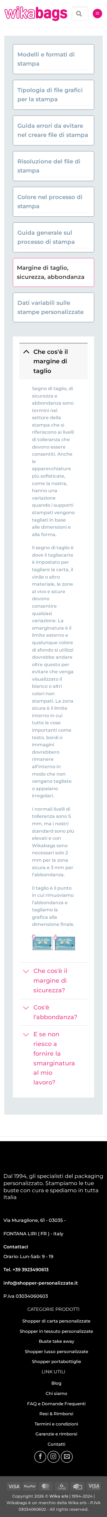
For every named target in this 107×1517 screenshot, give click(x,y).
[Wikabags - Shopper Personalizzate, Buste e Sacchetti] (35, 13)
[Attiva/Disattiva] (26, 351)
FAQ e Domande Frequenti (56, 1403)
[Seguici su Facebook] (40, 1457)
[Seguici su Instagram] (53, 1457)
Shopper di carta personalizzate (56, 1321)
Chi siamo (56, 1393)
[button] (97, 13)
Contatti (56, 1444)
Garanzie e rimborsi (56, 1434)
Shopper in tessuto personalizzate (56, 1331)
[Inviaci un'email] (67, 1457)
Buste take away (56, 1341)
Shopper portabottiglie (56, 1361)
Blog (56, 1383)
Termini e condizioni (56, 1424)
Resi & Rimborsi (56, 1413)
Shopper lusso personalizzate (56, 1351)
